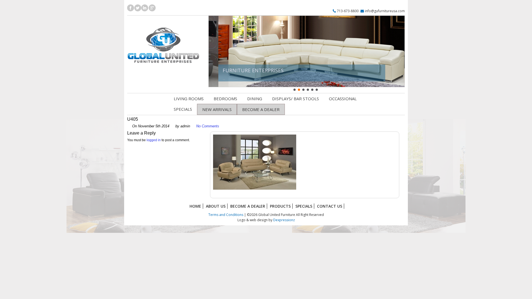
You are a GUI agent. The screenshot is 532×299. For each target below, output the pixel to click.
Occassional (343, 98)
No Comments (207, 126)
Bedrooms (225, 98)
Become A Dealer (261, 109)
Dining (254, 98)
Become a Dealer (247, 206)
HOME (195, 206)
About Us (216, 206)
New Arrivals (217, 109)
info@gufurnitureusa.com (385, 11)
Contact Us (329, 206)
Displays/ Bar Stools (295, 98)
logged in (154, 140)
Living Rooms (189, 98)
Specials (183, 109)
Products (280, 206)
